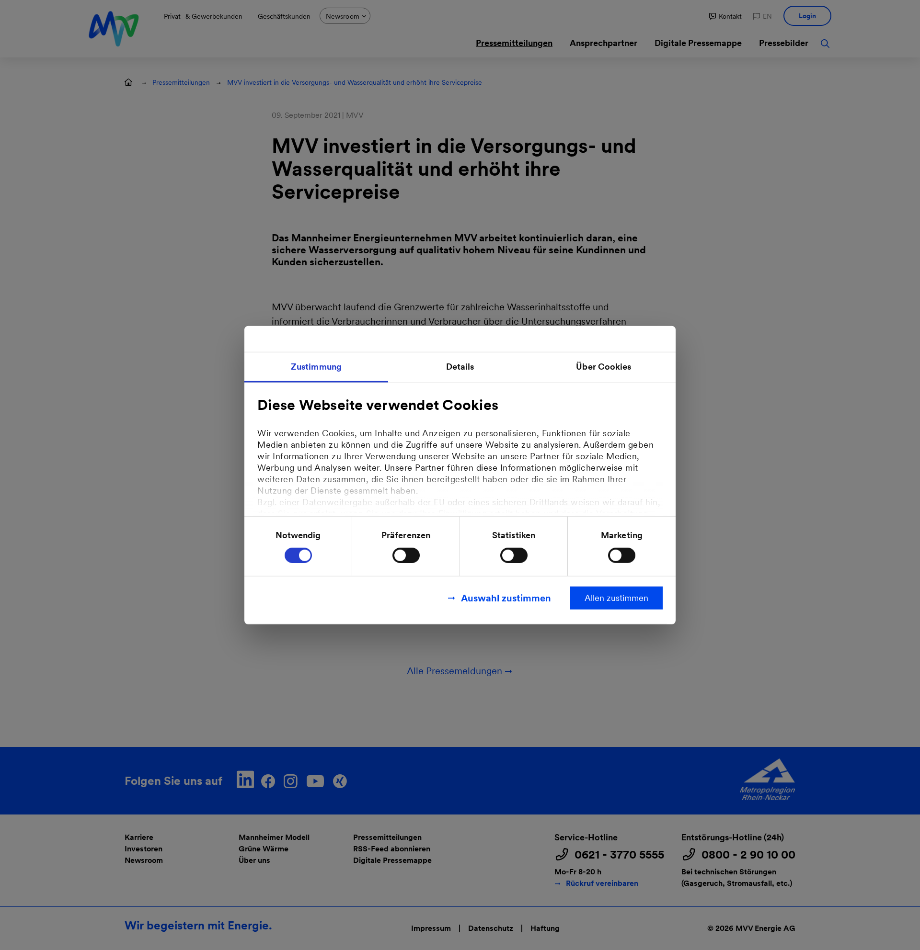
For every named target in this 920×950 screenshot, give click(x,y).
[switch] (406, 555)
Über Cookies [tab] (603, 367)
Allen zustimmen (616, 597)
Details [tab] (460, 367)
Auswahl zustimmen (506, 597)
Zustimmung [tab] (316, 367)
